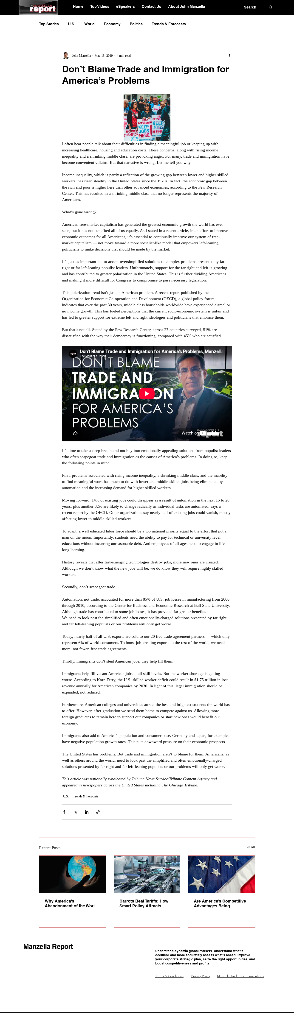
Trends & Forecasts (169, 24)
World (89, 24)
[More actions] (229, 55)
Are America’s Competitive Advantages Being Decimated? (220, 903)
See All (250, 847)
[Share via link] (98, 812)
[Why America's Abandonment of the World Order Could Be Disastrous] (72, 874)
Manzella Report (48, 946)
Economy (112, 24)
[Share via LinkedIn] (87, 812)
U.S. (71, 24)
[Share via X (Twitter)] (75, 812)
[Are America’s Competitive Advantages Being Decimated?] (221, 874)
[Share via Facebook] (64, 812)
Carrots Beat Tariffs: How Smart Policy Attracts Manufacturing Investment (145, 903)
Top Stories (49, 24)
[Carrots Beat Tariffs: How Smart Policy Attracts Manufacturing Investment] (147, 874)
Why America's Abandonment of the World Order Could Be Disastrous (71, 903)
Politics (136, 24)
